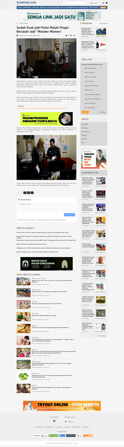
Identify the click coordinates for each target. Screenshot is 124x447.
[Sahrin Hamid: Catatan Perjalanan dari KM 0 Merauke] (100, 247)
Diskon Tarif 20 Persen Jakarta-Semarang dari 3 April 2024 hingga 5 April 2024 (42, 232)
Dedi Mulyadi (88, 90)
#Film (83, 142)
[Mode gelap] (103, 3)
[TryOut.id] (88, 435)
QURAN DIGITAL (83, 7)
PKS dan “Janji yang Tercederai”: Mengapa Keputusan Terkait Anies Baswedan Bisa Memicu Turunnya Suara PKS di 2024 (88, 273)
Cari (86, 3)
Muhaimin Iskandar (90, 77)
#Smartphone (85, 131)
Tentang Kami (39, 427)
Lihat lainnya (103, 23)
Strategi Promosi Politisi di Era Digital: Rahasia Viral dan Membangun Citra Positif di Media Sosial (88, 286)
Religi (34, 325)
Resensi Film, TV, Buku (39, 278)
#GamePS (84, 135)
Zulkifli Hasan (89, 81)
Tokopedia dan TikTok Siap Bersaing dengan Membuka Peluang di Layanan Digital (43, 248)
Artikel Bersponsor (49, 427)
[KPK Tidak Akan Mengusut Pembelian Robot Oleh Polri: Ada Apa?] (100, 326)
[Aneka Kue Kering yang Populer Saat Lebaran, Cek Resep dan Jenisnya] (24, 388)
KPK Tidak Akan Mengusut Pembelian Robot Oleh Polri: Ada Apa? (87, 326)
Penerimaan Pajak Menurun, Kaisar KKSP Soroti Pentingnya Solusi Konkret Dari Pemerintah (46, 240)
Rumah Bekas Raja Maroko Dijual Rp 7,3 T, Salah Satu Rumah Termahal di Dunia (51, 364)
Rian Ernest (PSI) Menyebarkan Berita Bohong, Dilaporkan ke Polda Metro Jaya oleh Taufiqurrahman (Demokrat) (54, 352)
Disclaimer (67, 427)
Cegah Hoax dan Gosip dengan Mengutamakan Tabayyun (50, 327)
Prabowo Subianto (90, 103)
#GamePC (84, 139)
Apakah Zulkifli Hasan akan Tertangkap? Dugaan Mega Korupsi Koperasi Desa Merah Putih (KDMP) (88, 194)
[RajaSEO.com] (79, 435)
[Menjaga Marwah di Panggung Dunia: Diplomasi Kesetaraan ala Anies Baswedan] (100, 207)
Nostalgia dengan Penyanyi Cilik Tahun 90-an (47, 303)
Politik (35, 349)
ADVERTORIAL (27, 7)
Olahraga (35, 313)
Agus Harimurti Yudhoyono (93, 99)
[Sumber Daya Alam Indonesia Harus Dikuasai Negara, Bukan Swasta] (100, 300)
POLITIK (63, 7)
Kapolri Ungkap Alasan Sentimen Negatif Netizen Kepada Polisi (37, 252)
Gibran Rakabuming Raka (92, 94)
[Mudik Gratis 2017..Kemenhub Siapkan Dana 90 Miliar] (24, 292)
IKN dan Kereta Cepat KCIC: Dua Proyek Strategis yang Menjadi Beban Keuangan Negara (88, 313)
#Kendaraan (85, 128)
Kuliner (35, 385)
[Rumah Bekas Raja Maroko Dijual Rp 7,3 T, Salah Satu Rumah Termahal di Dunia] (24, 364)
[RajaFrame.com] (45, 435)
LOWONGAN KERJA (72, 7)
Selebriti (35, 301)
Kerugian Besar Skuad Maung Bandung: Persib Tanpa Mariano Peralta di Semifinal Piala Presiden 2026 (88, 31)
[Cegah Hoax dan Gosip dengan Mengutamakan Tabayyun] (24, 328)
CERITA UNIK (24, 23)
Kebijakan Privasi (76, 427)
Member (95, 3)
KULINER (50, 7)
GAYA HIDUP (43, 7)
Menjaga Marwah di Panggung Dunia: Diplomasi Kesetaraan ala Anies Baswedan (88, 207)
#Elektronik (84, 124)
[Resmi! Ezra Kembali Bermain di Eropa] (24, 316)
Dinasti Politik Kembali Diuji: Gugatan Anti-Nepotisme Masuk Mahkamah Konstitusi (88, 220)
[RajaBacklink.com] (36, 435)
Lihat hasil (102, 112)
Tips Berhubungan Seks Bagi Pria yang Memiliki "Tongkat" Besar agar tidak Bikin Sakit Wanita (53, 340)
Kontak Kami (85, 427)
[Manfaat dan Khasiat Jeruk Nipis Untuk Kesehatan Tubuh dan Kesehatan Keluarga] (24, 376)
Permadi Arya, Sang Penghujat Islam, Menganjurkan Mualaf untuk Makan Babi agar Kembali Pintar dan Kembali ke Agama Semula (88, 260)
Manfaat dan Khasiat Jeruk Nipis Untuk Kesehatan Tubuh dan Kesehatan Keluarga (52, 376)
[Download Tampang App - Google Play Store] (70, 421)
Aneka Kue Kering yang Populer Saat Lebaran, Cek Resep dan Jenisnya (51, 388)
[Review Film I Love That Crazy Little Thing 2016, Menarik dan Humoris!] (24, 281)
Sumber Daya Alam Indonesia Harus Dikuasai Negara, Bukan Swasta (88, 299)
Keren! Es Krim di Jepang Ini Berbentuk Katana (32, 244)
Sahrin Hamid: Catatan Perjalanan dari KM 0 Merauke (88, 245)
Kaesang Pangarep (90, 68)
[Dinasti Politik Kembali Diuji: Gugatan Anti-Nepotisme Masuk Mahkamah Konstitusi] (100, 220)
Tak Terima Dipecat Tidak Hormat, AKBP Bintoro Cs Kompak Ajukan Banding (42, 108)
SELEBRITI (57, 7)
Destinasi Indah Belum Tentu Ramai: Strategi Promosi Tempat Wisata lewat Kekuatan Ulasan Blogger (88, 181)
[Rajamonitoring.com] (62, 435)
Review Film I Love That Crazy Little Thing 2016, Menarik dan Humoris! (52, 281)
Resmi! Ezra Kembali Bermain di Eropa (44, 315)
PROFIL (20, 7)
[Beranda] (107, 3)
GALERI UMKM (93, 7)
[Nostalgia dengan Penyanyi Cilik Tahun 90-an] (24, 304)
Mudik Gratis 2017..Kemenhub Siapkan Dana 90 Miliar (49, 291)
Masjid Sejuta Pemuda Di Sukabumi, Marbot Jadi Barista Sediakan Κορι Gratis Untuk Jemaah (44, 237)
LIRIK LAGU (35, 7)
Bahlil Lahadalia (90, 72)
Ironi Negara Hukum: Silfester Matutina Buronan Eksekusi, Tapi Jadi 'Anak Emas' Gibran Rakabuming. (88, 233)
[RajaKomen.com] (53, 435)
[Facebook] (54, 421)
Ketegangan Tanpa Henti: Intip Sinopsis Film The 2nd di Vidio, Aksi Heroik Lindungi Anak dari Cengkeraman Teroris (88, 44)
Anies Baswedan (90, 107)
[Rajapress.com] (71, 435)
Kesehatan (36, 337)
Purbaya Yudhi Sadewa (91, 85)
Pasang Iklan (59, 427)
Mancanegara (37, 289)
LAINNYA (103, 7)
